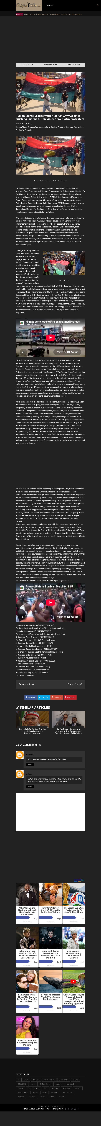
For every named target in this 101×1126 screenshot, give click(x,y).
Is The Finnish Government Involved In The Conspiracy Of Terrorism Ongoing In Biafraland (68, 731)
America (36, 1080)
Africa (26, 1080)
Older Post (74, 684)
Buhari (33, 1084)
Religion (32, 1096)
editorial (70, 1084)
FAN (45, 1088)
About (32, 1109)
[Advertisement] (50, 39)
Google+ (57, 697)
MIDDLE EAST (23, 1092)
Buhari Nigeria (45, 1084)
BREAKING (22, 1084)
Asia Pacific (63, 1080)
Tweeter (44, 697)
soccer (42, 1096)
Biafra (75, 1080)
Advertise (40, 1109)
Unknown (30, 755)
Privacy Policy (57, 1109)
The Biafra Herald (57, 1106)
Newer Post (28, 684)
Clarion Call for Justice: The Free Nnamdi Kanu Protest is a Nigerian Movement (32, 731)
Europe (20, 1088)
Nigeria (54, 1092)
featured (66, 1088)
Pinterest (71, 697)
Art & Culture (49, 1080)
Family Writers (33, 1088)
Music (35, 1092)
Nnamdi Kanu (67, 1092)
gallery (77, 1088)
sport (52, 1096)
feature (55, 1088)
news (44, 1092)
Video (61, 1096)
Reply (30, 765)
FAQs (48, 1109)
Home (25, 1109)
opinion (21, 1096)
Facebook (31, 697)
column (59, 1084)
